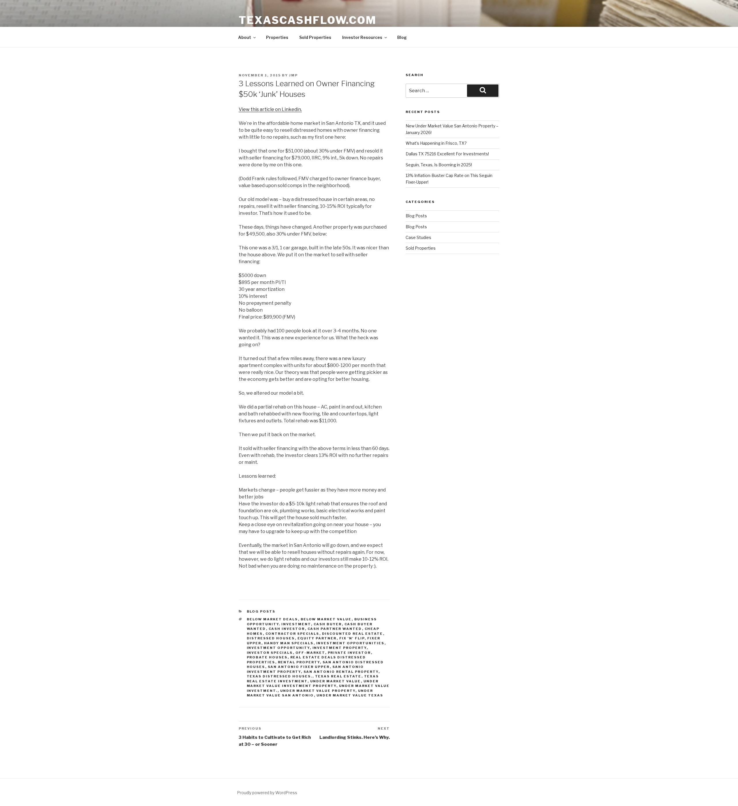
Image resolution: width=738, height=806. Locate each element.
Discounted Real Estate (352, 634)
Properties (277, 37)
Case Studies (418, 237)
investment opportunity (278, 648)
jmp (293, 75)
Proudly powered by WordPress (267, 792)
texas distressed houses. (279, 676)
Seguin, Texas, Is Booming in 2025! (439, 164)
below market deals (272, 619)
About (244, 37)
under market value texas (350, 695)
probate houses (267, 657)
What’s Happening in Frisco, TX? (436, 143)
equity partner (317, 638)
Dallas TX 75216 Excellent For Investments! (447, 153)
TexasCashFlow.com (307, 20)
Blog (402, 37)
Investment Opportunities (350, 643)
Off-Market (310, 653)
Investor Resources (362, 37)
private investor (349, 653)
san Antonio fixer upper (299, 667)
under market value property (317, 691)
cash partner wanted (335, 629)
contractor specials (292, 634)
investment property (339, 648)
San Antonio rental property (341, 672)
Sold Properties (315, 37)
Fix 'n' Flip (352, 638)
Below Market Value (326, 619)
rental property (299, 662)
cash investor (287, 629)
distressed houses (271, 638)
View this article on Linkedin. (270, 109)
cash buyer (328, 624)
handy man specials (289, 643)
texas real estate (338, 676)
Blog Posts (261, 611)
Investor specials (270, 653)
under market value (335, 681)
